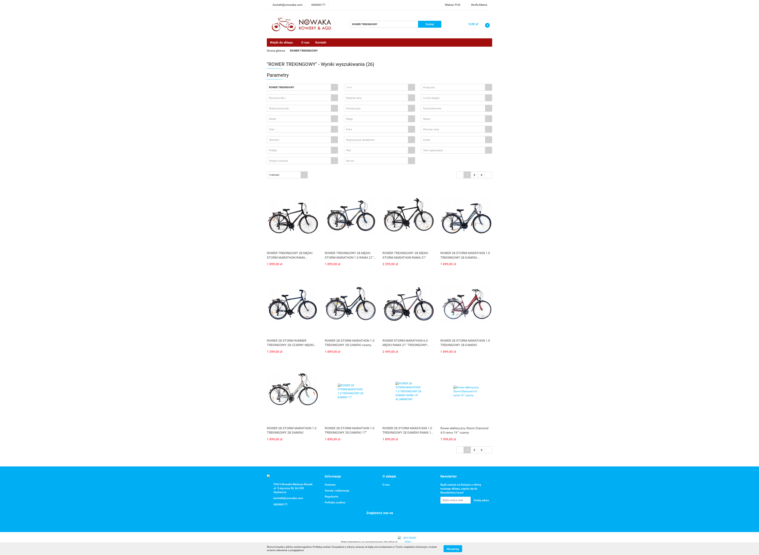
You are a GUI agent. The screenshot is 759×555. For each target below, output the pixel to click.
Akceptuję (453, 548)
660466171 (281, 504)
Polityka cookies (335, 502)
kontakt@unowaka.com (288, 498)
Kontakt (320, 42)
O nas (305, 42)
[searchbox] (454, 87)
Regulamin (331, 496)
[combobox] (379, 87)
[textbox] (376, 87)
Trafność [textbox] (274, 174)
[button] (333, 476)
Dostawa (330, 484)
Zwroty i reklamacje (337, 490)
